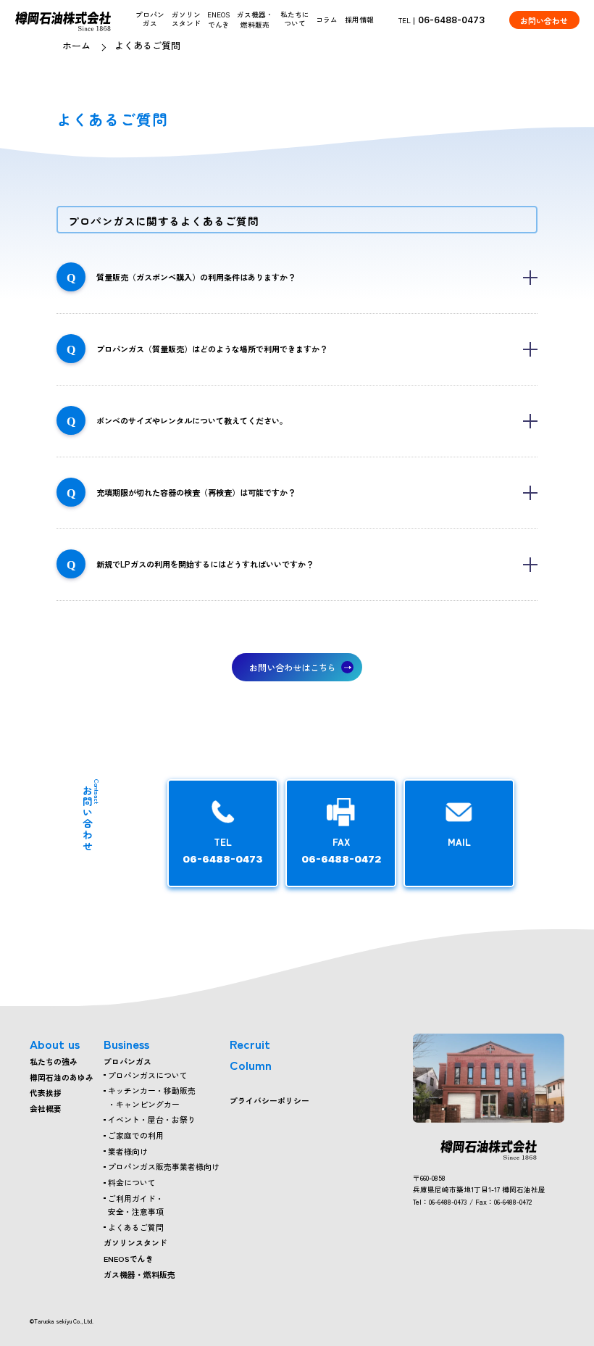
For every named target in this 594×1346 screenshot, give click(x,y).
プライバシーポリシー (269, 1100)
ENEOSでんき (218, 19)
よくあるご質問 (136, 1227)
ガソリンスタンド (135, 1242)
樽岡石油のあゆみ (61, 1077)
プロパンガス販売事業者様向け (163, 1166)
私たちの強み (54, 1061)
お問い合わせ (544, 20)
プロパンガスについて (148, 1075)
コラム (327, 20)
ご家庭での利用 (136, 1135)
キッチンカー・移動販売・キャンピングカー (152, 1096)
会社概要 (46, 1108)
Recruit (250, 1043)
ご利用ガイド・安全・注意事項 (136, 1204)
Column (251, 1064)
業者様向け (128, 1151)
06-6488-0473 (451, 19)
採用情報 (359, 20)
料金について (132, 1182)
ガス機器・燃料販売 (255, 19)
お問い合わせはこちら (292, 667)
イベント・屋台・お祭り (152, 1119)
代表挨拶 (46, 1092)
